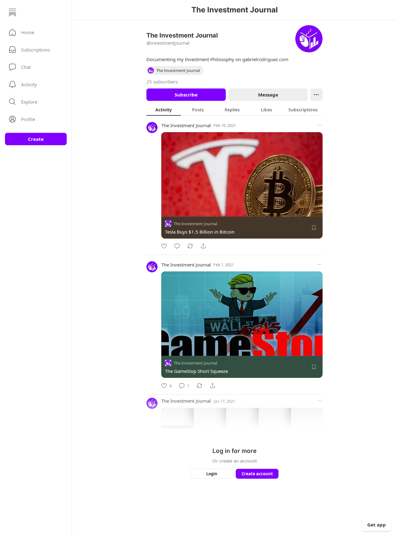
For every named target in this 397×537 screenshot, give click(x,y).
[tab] (163, 109)
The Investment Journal (186, 125)
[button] (36, 32)
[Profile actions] (316, 94)
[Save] (314, 228)
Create (36, 139)
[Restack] (190, 246)
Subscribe (186, 95)
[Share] (203, 246)
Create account (257, 474)
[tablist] (234, 109)
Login (211, 474)
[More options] (319, 125)
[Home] (12, 12)
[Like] (164, 246)
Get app (376, 524)
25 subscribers (162, 81)
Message (268, 95)
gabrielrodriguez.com (265, 59)
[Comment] (177, 246)
